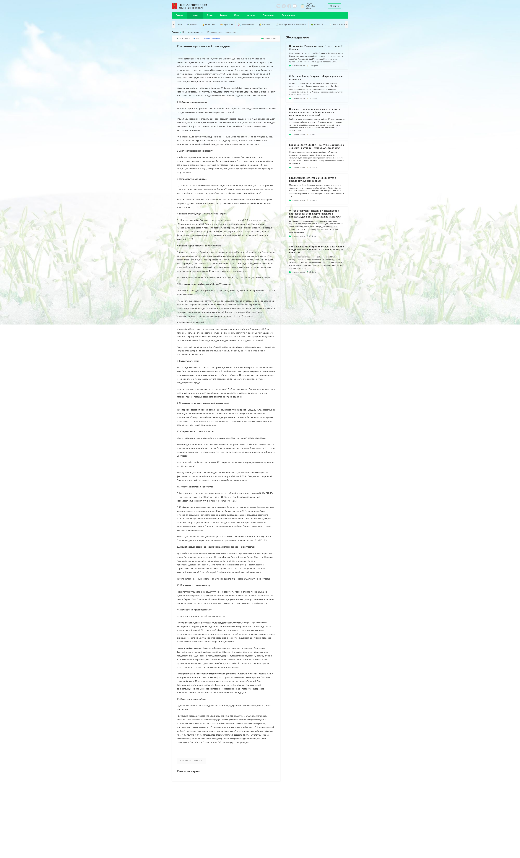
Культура (228, 24)
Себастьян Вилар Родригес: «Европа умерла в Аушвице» (316, 77)
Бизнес (193, 24)
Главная (179, 15)
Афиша (308, 8)
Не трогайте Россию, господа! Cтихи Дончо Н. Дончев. (316, 47)
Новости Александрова (192, 32)
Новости (195, 15)
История (251, 15)
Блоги (209, 15)
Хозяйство (319, 24)
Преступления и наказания (292, 24)
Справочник (269, 15)
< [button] (173, 24)
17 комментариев (298, 134)
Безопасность (339, 24)
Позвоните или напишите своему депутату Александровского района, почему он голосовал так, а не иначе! (314, 112)
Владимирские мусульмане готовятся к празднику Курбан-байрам (313, 179)
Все (180, 24)
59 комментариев (298, 66)
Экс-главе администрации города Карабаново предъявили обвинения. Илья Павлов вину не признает (316, 249)
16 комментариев (298, 200)
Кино (236, 15)
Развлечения (288, 15)
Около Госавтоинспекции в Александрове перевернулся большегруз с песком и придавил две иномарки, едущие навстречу (315, 214)
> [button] (346, 24)
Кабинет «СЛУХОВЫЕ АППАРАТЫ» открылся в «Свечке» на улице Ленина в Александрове (316, 146)
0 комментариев (269, 38)
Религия (266, 24)
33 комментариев (298, 98)
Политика (210, 24)
